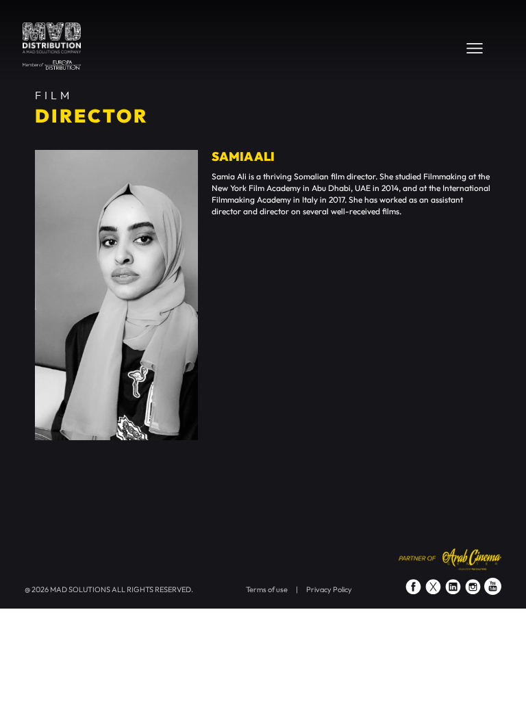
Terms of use (267, 589)
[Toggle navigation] (474, 48)
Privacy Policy (329, 589)
